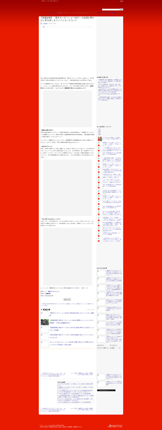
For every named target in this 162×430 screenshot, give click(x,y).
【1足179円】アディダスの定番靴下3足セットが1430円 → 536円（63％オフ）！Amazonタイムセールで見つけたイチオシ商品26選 (110, 91)
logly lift (93, 309)
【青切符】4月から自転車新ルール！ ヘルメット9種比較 (112, 233)
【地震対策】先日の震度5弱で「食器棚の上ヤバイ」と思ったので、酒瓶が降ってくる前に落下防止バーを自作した (110, 81)
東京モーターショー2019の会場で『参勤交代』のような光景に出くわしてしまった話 (114, 301)
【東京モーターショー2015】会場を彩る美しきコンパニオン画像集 (114, 383)
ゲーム (80, 426)
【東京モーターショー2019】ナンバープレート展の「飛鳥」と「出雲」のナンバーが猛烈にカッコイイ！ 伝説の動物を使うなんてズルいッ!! (114, 288)
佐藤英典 (45, 23)
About (41, 426)
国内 (48, 303)
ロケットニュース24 (58, 6)
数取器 (110, 426)
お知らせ (46, 426)
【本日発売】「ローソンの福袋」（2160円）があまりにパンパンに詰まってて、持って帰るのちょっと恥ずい (112, 219)
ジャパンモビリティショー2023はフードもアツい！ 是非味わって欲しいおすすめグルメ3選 (114, 323)
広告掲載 (70, 426)
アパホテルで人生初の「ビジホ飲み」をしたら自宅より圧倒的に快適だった (112, 138)
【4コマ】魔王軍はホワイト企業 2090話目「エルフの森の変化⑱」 (75, 393)
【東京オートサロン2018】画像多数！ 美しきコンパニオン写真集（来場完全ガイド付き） (114, 294)
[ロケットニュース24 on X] (109, 1)
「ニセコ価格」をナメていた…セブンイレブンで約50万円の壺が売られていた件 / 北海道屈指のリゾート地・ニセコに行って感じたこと (75, 391)
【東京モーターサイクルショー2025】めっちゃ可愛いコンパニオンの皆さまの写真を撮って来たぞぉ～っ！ (114, 272)
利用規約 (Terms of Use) (55, 426)
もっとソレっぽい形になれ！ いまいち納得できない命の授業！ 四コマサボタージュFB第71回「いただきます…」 (75, 399)
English (121, 1)
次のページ (71, 288)
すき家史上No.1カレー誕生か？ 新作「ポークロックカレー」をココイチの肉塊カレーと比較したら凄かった (112, 176)
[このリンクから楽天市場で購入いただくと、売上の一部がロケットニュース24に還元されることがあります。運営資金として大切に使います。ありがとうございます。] (107, 1)
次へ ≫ (67, 299)
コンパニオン (59, 303)
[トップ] (48, 13)
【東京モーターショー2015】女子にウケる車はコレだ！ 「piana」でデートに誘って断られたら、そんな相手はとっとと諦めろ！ (114, 339)
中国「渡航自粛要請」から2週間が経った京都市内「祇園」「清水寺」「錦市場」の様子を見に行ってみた (112, 224)
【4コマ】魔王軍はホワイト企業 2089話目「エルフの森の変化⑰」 (75, 402)
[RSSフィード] (118, 1)
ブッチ (65, 303)
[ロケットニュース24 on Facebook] (110, 1)
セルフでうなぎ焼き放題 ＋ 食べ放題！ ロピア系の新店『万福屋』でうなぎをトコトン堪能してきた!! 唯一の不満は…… (109, 213)
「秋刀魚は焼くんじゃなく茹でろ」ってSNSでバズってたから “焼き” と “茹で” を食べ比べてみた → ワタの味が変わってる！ (109, 240)
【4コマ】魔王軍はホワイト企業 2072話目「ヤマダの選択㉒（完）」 (112, 207)
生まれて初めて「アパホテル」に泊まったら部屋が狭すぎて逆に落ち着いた (112, 202)
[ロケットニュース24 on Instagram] (114, 1)
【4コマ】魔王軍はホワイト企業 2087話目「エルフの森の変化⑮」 (112, 185)
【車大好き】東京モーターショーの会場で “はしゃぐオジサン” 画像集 (114, 309)
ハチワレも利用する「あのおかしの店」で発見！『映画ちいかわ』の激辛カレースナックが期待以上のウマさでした (109, 86)
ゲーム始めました (113, 12)
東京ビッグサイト (72, 303)
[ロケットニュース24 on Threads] (112, 1)
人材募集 (75, 426)
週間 (99, 131)
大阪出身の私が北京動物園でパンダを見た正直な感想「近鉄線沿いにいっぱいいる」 (112, 192)
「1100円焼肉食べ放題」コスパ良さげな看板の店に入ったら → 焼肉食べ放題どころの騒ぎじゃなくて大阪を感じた (75, 396)
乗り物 (44, 303)
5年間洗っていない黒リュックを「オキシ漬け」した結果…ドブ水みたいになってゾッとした (112, 144)
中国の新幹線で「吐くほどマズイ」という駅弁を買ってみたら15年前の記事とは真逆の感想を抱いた (112, 171)
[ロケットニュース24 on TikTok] (115, 1)
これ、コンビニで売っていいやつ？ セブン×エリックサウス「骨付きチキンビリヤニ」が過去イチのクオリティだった (109, 182)
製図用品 (114, 426)
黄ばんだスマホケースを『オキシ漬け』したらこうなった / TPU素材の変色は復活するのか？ (112, 229)
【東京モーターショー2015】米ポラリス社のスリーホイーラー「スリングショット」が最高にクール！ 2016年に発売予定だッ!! (114, 332)
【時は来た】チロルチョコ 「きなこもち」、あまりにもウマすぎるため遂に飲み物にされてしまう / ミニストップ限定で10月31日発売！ (52, 375)
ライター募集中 (104, 12)
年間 (99, 134)
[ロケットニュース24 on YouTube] (117, 1)
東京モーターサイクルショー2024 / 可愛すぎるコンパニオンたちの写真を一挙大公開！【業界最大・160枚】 (114, 317)
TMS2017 (52, 303)
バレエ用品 (119, 426)
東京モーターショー (53, 291)
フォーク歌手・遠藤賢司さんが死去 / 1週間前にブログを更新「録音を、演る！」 (82, 374)
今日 (99, 129)
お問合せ (64, 426)
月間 (99, 132)
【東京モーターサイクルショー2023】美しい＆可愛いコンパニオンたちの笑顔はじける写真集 (114, 279)
